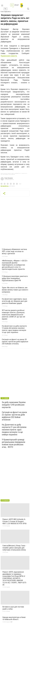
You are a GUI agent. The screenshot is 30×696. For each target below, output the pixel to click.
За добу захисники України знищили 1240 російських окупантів (14, 404)
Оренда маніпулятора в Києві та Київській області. (14, 618)
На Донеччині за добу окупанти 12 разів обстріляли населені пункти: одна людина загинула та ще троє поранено (14, 329)
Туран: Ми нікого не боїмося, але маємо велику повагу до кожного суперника (15, 290)
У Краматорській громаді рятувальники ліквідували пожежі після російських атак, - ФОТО (13, 443)
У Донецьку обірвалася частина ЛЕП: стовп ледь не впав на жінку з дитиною (14, 251)
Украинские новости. (9, 56)
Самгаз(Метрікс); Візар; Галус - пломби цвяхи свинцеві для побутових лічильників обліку (14, 548)
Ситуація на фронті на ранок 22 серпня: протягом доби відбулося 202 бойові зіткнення (14, 416)
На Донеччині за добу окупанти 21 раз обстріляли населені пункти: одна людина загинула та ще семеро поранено (14, 429)
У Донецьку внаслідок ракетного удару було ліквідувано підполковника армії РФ (15, 278)
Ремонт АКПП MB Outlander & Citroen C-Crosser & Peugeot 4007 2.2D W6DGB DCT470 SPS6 (14, 521)
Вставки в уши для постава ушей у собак (13, 608)
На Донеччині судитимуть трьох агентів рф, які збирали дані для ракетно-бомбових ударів (14, 301)
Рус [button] (5, 9)
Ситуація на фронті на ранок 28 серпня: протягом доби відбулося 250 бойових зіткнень (15, 341)
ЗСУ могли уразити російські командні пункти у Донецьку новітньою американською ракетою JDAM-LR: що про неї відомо (13, 314)
